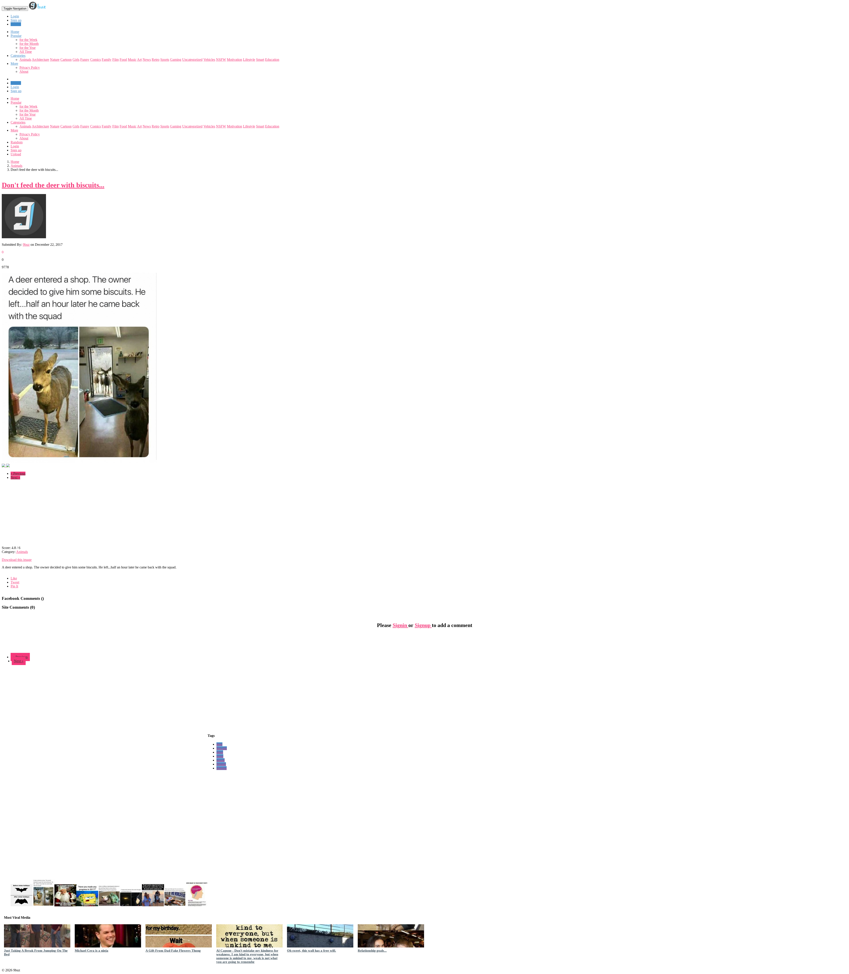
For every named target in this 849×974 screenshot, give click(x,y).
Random (17, 142)
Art (139, 59)
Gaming (175, 59)
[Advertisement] (39, 514)
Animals (25, 59)
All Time (25, 51)
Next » (15, 477)
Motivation (234, 59)
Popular (16, 102)
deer (219, 744)
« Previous (18, 473)
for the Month (29, 44)
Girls (76, 59)
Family (106, 59)
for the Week (28, 40)
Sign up (16, 20)
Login (15, 16)
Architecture (40, 59)
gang (219, 756)
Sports (164, 59)
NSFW (221, 59)
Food (123, 59)
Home (15, 98)
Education (272, 59)
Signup (423, 625)
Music (132, 59)
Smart (260, 59)
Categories (18, 122)
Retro (155, 59)
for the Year (27, 48)
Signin (400, 625)
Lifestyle (249, 59)
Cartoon (66, 59)
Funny (84, 59)
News (147, 59)
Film (115, 59)
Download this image (17, 560)
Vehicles (209, 59)
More (14, 63)
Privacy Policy (29, 67)
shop (219, 752)
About (23, 71)
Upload (16, 24)
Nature (54, 59)
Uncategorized (192, 59)
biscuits (221, 748)
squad (220, 760)
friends (221, 764)
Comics (95, 59)
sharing (221, 768)
